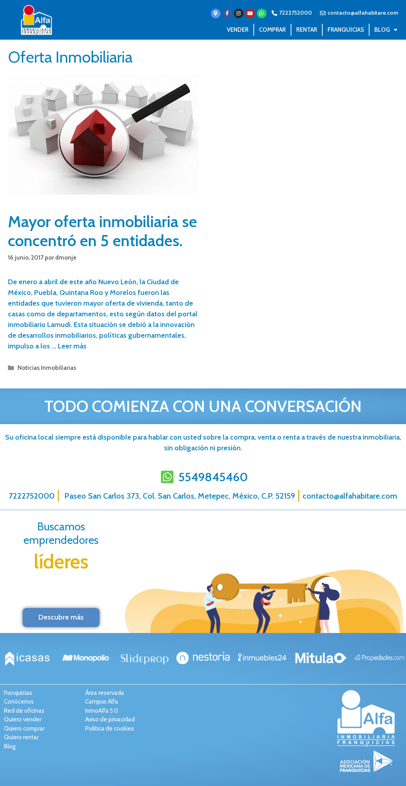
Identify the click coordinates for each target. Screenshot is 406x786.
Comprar (272, 29)
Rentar (306, 29)
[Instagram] (238, 13)
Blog (382, 29)
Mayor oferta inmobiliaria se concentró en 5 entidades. (102, 231)
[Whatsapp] (261, 13)
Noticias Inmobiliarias (46, 367)
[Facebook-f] (227, 13)
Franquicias (345, 29)
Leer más (72, 346)
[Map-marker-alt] (215, 13)
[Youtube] (250, 13)
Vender (238, 29)
